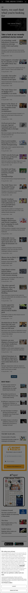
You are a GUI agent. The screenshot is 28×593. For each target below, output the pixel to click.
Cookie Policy (22, 565)
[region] (14, 570)
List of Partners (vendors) (6, 582)
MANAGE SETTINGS (14, 590)
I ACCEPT (14, 586)
